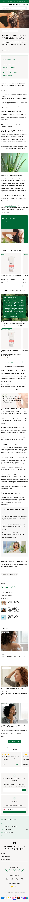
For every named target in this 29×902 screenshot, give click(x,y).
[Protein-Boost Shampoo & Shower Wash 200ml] (14, 320)
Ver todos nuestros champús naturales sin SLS (14, 290)
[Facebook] (6, 871)
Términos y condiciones (20, 892)
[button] (27, 1)
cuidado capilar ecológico (6, 595)
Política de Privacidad (8, 892)
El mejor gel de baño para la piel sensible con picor (14, 653)
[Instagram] (10, 871)
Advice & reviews (5, 863)
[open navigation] (2, 4)
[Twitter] (14, 871)
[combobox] (5, 809)
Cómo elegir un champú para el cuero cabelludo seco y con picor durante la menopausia (12, 690)
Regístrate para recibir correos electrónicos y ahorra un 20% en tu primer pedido (14, 1)
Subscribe (14, 812)
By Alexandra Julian (6, 50)
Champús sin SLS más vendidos (9, 67)
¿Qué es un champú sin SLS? (9, 59)
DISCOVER (3, 853)
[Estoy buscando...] (26, 8)
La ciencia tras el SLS (7, 75)
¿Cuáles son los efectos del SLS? (10, 72)
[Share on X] (11, 588)
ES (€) (14, 886)
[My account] (24, 4)
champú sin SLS (4, 83)
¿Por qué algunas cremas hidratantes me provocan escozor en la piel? (13, 726)
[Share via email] (15, 588)
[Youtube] (18, 871)
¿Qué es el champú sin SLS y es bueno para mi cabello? (13, 564)
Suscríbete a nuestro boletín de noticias (14, 779)
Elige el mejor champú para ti (9, 64)
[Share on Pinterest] (7, 588)
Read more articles (14, 741)
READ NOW (3, 736)
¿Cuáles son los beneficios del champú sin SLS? (13, 62)
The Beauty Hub (5, 574)
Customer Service (5, 856)
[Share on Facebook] (2, 588)
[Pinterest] (22, 871)
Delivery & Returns (5, 859)
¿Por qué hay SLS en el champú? (10, 70)
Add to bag (11, 362)
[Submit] (24, 790)
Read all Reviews (14, 749)
